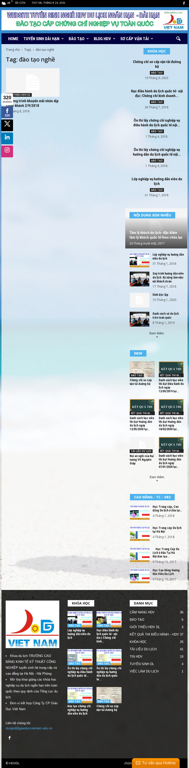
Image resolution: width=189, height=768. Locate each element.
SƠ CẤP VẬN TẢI (134, 38)
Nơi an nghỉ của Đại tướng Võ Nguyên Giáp (142, 459)
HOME (13, 38)
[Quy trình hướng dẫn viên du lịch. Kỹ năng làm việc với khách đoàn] (139, 279)
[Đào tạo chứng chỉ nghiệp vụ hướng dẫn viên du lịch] (80, 695)
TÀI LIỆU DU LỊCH (141, 451)
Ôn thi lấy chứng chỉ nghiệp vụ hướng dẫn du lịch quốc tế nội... (157, 152)
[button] (178, 38)
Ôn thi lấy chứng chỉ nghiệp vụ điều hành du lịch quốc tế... (79, 672)
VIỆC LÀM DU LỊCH (144, 671)
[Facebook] (184, 3)
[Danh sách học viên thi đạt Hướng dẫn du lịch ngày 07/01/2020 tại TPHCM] (171, 445)
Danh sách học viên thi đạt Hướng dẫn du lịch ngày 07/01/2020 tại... (171, 461)
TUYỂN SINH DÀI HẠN (41, 38)
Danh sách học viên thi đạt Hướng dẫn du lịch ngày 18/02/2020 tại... (171, 423)
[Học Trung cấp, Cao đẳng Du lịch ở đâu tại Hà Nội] (140, 512)
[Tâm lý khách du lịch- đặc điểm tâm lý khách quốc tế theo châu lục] (156, 228)
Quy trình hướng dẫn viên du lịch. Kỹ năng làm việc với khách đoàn (168, 277)
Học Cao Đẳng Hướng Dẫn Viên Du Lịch (166, 572)
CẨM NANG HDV (142, 612)
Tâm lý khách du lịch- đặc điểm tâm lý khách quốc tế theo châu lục (156, 235)
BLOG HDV (102, 38)
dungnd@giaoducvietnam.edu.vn (29, 728)
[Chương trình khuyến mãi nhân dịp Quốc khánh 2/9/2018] (33, 82)
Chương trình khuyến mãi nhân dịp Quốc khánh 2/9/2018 (32, 103)
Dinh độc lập (160, 294)
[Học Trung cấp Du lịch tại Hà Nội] (140, 533)
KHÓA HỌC (138, 642)
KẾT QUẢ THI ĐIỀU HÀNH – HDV (154, 634)
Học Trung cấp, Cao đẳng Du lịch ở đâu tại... (167, 508)
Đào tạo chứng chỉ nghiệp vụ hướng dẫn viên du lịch (79, 709)
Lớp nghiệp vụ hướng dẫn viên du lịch (157, 181)
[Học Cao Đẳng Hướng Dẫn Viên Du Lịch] (140, 576)
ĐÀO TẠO (76, 38)
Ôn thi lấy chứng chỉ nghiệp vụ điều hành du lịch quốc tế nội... (156, 122)
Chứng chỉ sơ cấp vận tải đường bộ (157, 64)
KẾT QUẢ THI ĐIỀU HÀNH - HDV (172, 375)
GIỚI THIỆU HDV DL (19, 95)
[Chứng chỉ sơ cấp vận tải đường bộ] (142, 369)
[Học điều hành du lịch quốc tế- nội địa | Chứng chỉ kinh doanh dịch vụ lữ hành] (109, 619)
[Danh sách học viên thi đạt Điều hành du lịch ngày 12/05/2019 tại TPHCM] (171, 369)
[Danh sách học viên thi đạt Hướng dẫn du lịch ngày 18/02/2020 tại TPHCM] (171, 407)
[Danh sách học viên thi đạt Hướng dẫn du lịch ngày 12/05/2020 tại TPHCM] (142, 407)
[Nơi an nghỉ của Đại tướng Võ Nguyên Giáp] (142, 445)
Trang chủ (13, 50)
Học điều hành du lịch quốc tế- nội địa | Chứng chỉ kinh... (107, 636)
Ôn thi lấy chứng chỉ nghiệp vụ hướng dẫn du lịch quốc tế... (108, 674)
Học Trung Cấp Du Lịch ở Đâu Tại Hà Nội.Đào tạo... (166, 552)
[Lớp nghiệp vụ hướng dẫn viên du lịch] (139, 260)
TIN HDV (136, 656)
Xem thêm (156, 333)
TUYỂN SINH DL (142, 664)
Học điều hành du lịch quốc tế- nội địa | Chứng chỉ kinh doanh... (157, 93)
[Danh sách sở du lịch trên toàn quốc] (139, 319)
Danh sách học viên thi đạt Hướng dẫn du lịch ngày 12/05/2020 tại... (142, 423)
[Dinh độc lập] (139, 300)
